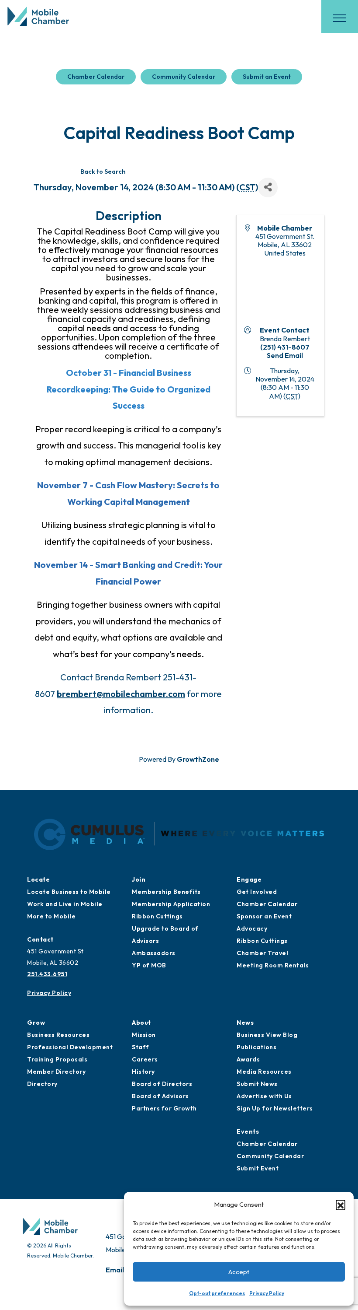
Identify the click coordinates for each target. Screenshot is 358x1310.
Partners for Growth (164, 1108)
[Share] (268, 187)
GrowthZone (198, 759)
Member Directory (56, 1071)
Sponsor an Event (264, 916)
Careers (145, 1059)
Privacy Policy (266, 1293)
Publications (256, 1047)
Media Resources (264, 1071)
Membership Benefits (166, 892)
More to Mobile (51, 916)
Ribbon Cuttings (157, 916)
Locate (38, 879)
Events (248, 1131)
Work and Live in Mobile (65, 904)
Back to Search (103, 171)
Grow (36, 1022)
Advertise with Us (264, 1096)
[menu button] (339, 18)
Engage (249, 879)
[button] (340, 1204)
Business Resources (58, 1035)
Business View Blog (267, 1035)
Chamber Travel (262, 953)
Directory (42, 1084)
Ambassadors (154, 953)
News (245, 1022)
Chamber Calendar (95, 77)
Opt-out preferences (217, 1293)
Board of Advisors (160, 1096)
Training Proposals (57, 1059)
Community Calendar (183, 77)
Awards (248, 1059)
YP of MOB (149, 965)
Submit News (257, 1084)
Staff (140, 1047)
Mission (144, 1035)
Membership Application (171, 904)
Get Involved (257, 892)
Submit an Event (267, 77)
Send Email (285, 355)
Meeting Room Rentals (273, 965)
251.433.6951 (47, 974)
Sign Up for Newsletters (275, 1108)
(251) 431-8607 (285, 347)
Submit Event (258, 1168)
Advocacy (252, 928)
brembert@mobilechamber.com (121, 693)
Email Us (120, 1269)
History (143, 1071)
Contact (40, 939)
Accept (238, 1272)
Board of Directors (162, 1084)
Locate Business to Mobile (69, 892)
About (141, 1022)
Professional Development (70, 1047)
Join (138, 879)
